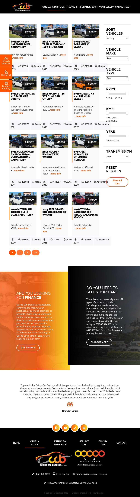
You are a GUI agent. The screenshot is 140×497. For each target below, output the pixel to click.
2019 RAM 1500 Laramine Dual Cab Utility (21, 44)
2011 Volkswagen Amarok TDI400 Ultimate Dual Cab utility (22, 155)
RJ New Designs (97, 493)
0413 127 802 (62, 473)
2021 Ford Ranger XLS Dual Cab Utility (23, 96)
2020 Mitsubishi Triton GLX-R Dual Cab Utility (22, 212)
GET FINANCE (28, 347)
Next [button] (126, 399)
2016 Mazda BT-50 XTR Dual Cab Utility (53, 96)
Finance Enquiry (6, 87)
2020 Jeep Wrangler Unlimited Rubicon (81, 155)
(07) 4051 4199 (42, 473)
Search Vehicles (6, 62)
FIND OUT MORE (99, 342)
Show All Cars (117, 182)
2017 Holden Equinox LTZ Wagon (50, 154)
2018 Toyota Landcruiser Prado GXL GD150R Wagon (86, 213)
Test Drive (6, 74)
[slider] (107, 93)
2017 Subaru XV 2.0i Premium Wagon (84, 96)
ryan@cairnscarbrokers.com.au (92, 473)
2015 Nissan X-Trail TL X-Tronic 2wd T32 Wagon (53, 44)
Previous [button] (14, 399)
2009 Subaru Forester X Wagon (82, 44)
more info (18, 58)
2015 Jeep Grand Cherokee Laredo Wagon (54, 212)
